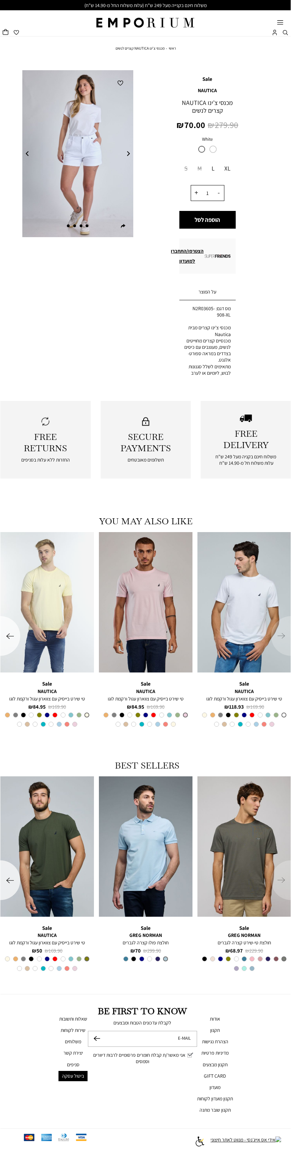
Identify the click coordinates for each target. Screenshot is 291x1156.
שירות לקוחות (73, 1030)
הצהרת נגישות (215, 1041)
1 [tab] (87, 225)
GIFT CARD (215, 1076)
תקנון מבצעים (215, 1064)
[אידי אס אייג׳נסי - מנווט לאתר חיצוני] (246, 1142)
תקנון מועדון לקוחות (215, 1098)
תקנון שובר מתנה (215, 1110)
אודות (215, 1019)
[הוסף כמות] (196, 192)
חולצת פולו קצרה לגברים (146, 942)
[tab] (207, 292)
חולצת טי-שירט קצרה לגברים (244, 942)
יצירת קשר (73, 1053)
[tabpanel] (77, 153)
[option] (201, 149)
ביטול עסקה (73, 1076)
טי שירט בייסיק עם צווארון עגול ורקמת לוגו (244, 699)
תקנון (215, 1030)
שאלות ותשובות (73, 1019)
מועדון (214, 1087)
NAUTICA (207, 90)
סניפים (73, 1064)
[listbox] (207, 151)
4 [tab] (68, 225)
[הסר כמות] (218, 192)
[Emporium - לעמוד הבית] (145, 19)
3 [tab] (74, 225)
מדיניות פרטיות (215, 1053)
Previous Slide (27, 154)
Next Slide (128, 154)
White (207, 139)
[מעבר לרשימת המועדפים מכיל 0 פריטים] (16, 32)
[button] (285, 32)
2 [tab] (80, 225)
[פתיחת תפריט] (280, 22)
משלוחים (73, 1041)
